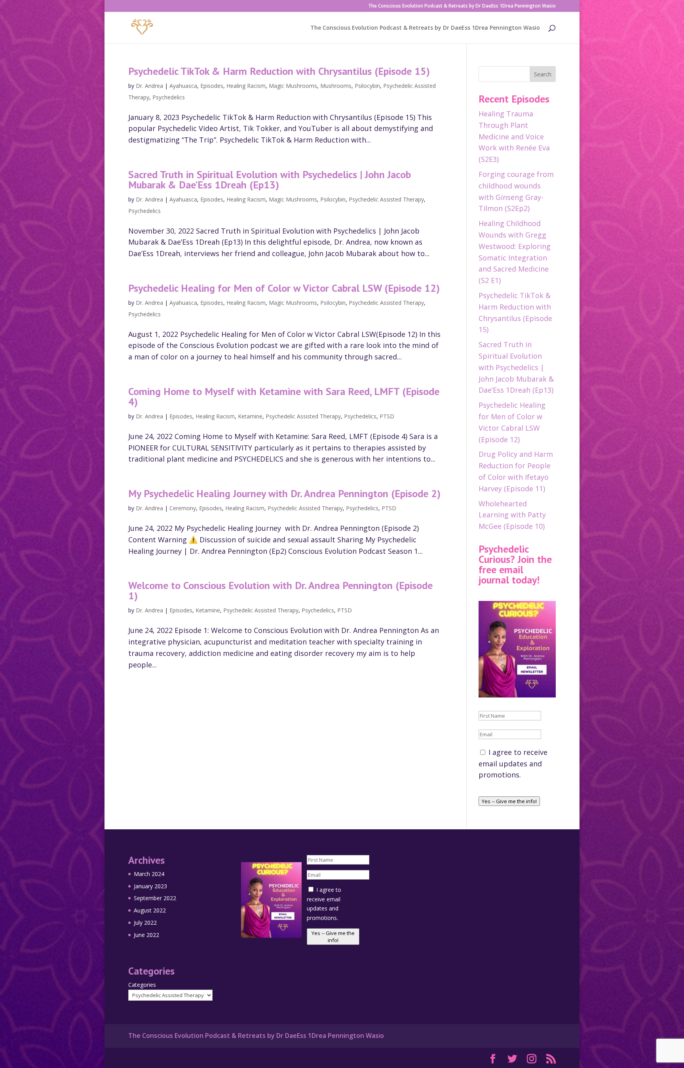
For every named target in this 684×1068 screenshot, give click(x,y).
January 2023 (150, 886)
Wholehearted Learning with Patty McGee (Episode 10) (512, 515)
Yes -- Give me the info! (509, 801)
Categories (142, 984)
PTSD (387, 416)
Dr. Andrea (149, 85)
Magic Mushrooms (293, 85)
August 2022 (150, 910)
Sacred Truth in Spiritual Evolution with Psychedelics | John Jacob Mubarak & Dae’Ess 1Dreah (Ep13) (269, 179)
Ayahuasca (183, 85)
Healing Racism (246, 85)
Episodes (211, 85)
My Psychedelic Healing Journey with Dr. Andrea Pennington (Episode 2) (284, 493)
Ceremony (182, 508)
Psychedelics (168, 97)
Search (542, 74)
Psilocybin (367, 85)
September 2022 (155, 898)
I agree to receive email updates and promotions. (513, 763)
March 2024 (149, 874)
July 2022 (145, 922)
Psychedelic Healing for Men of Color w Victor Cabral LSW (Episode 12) (284, 288)
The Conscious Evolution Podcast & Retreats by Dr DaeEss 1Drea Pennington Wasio (462, 6)
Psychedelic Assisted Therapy (386, 199)
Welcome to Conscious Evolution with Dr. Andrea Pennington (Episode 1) (280, 590)
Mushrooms (336, 85)
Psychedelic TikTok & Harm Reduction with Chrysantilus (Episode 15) (279, 71)
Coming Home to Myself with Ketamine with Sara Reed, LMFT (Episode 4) (283, 396)
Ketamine (250, 416)
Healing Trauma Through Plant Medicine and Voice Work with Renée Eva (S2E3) (514, 136)
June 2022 (146, 935)
